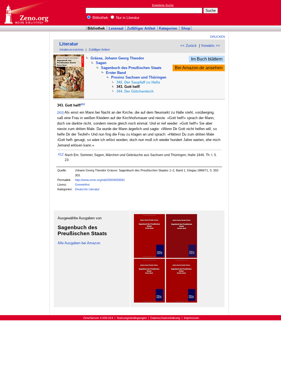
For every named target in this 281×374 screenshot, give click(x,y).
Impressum (191, 318)
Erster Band (116, 73)
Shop (185, 28)
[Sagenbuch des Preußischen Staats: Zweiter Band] (181, 257)
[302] (60, 112)
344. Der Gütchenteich (135, 91)
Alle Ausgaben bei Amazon (79, 243)
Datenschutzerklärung (165, 318)
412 (83, 104)
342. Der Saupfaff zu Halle (138, 82)
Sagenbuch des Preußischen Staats (131, 68)
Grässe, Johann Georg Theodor (117, 58)
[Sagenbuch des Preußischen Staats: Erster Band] (149, 257)
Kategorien (168, 28)
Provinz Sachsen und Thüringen (138, 77)
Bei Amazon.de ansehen (199, 67)
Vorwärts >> (210, 46)
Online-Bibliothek (26, 12)
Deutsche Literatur (87, 189)
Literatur (68, 44)
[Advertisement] (255, 12)
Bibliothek (99, 18)
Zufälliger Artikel (141, 28)
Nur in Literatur (127, 18)
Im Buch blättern (207, 59)
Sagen (101, 63)
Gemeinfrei (82, 184)
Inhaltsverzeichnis (72, 49)
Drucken (217, 36)
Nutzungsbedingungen (132, 318)
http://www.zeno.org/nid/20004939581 (100, 180)
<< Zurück (188, 46)
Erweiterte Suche (163, 5)
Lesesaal (116, 28)
